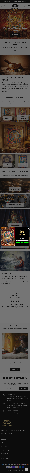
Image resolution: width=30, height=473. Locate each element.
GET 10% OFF (22, 242)
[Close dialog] (28, 228)
